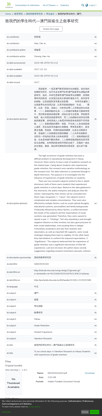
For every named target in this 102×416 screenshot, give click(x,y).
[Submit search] (83, 5)
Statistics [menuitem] (64, 5)
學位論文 (50, 13)
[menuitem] (50, 5)
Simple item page (51, 29)
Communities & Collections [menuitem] (27, 5)
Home (8, 13)
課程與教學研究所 (34, 13)
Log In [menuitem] (92, 5)
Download (89, 373)
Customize (6, 412)
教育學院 (18, 13)
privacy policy (34, 406)
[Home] (8, 5)
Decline (85, 412)
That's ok (94, 412)
